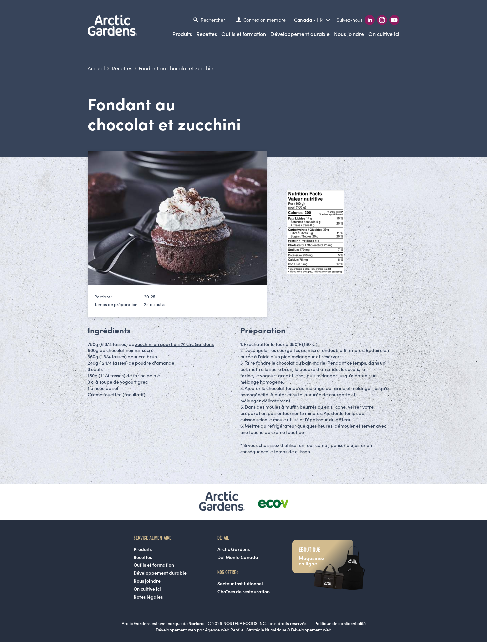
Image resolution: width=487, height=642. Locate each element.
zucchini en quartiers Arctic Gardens (174, 344)
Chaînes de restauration (243, 591)
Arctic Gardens (233, 549)
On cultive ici (383, 34)
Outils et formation (154, 565)
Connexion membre (265, 20)
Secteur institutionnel (240, 583)
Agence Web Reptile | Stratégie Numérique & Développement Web (268, 630)
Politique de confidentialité (340, 623)
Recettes (206, 34)
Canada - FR (309, 20)
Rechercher (213, 20)
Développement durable (300, 34)
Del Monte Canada (237, 557)
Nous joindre (349, 34)
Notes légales (148, 597)
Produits (182, 34)
